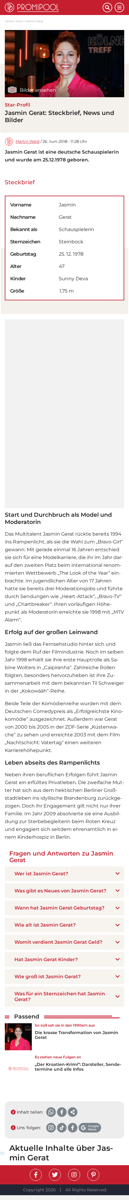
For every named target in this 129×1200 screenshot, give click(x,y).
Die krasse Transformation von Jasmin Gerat (76, 1035)
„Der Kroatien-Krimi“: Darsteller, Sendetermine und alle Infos (78, 1067)
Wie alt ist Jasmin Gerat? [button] (45, 925)
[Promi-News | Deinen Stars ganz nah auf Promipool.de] (54, 7)
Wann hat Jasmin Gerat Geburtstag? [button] (59, 908)
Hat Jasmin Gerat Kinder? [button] (46, 959)
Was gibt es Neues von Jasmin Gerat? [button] (60, 891)
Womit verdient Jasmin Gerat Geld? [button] (58, 942)
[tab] (64, 873)
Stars (19, 21)
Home (9, 21)
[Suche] (107, 7)
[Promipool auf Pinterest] (93, 1174)
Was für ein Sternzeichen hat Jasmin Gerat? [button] (59, 996)
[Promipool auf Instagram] (74, 1174)
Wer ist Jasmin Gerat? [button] (41, 874)
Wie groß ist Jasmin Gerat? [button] (47, 976)
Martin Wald (28, 141)
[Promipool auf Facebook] (35, 1174)
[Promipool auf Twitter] (54, 1174)
